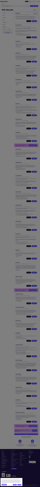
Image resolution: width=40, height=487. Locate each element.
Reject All (15, 484)
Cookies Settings (4, 484)
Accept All (19, 484)
